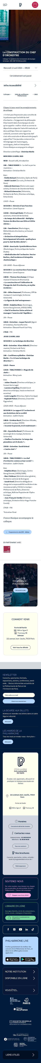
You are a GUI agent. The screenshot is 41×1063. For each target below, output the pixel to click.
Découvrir (8, 721)
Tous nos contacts (20, 846)
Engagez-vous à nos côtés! (20, 895)
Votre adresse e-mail (11, 695)
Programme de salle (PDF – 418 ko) (19, 532)
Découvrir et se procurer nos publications (20, 918)
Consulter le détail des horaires (20, 826)
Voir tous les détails (20, 647)
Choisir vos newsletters (19, 701)
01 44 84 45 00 (26, 837)
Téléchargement (20, 866)
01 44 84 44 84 (24, 839)
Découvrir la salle (20, 590)
